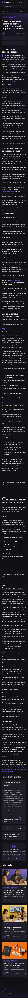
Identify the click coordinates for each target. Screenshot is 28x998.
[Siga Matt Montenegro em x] (14, 859)
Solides (5, 402)
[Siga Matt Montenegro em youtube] (17, 859)
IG (2, 995)
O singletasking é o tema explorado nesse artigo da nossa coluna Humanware (14, 769)
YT (8, 995)
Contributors (8, 993)
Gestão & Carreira (9, 17)
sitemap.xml (9, 986)
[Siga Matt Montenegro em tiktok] (20, 859)
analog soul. (9, 989)
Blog (2, 993)
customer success (14, 280)
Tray (3, 329)
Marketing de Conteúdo (9, 192)
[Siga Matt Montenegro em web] (8, 859)
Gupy (12, 697)
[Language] (22, 2)
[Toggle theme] (25, 2)
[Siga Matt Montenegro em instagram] (11, 859)
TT (11, 995)
